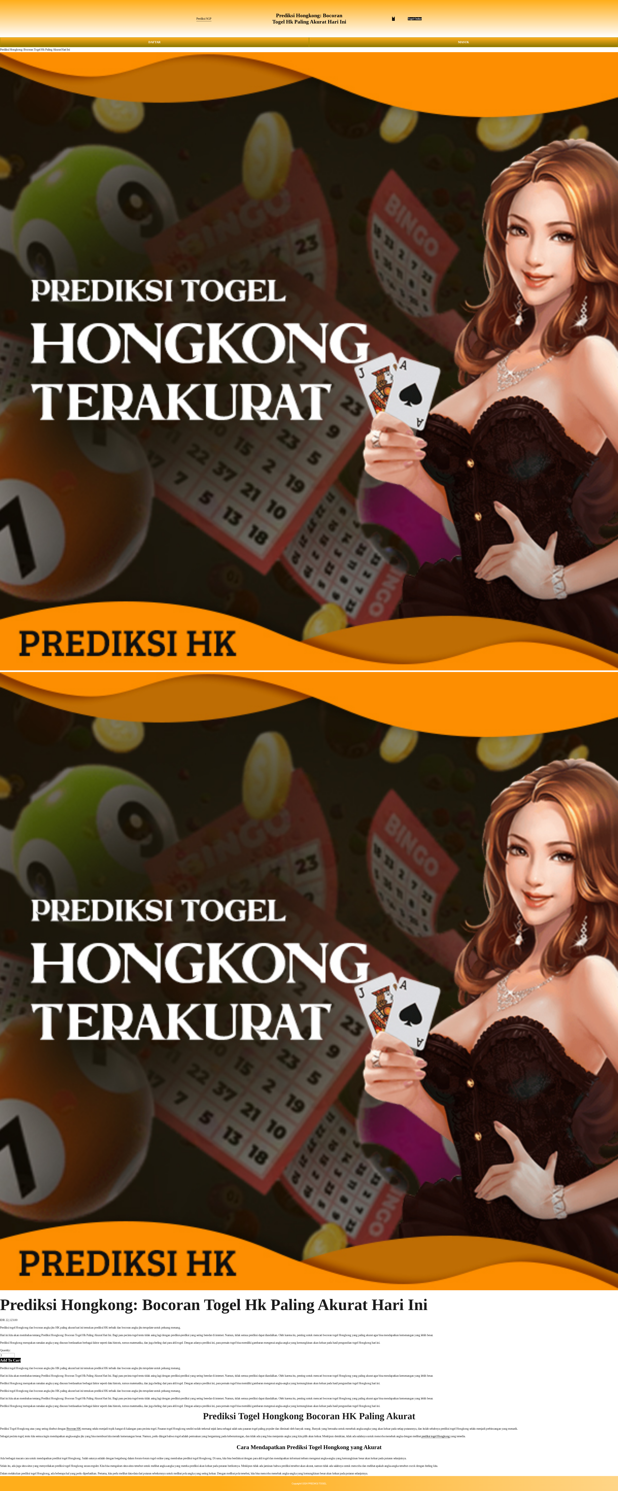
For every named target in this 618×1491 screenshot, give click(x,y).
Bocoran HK (73, 1428)
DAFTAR (154, 42)
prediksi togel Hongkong (435, 1436)
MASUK (463, 42)
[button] (10, 1360)
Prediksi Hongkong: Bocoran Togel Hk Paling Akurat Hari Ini (35, 49)
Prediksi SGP (203, 18)
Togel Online (415, 18)
